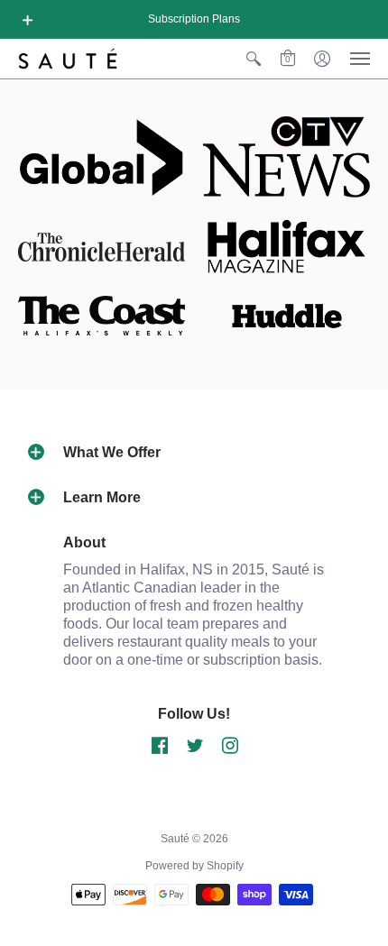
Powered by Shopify (194, 865)
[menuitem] (253, 58)
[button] (28, 20)
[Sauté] (67, 58)
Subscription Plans (194, 19)
